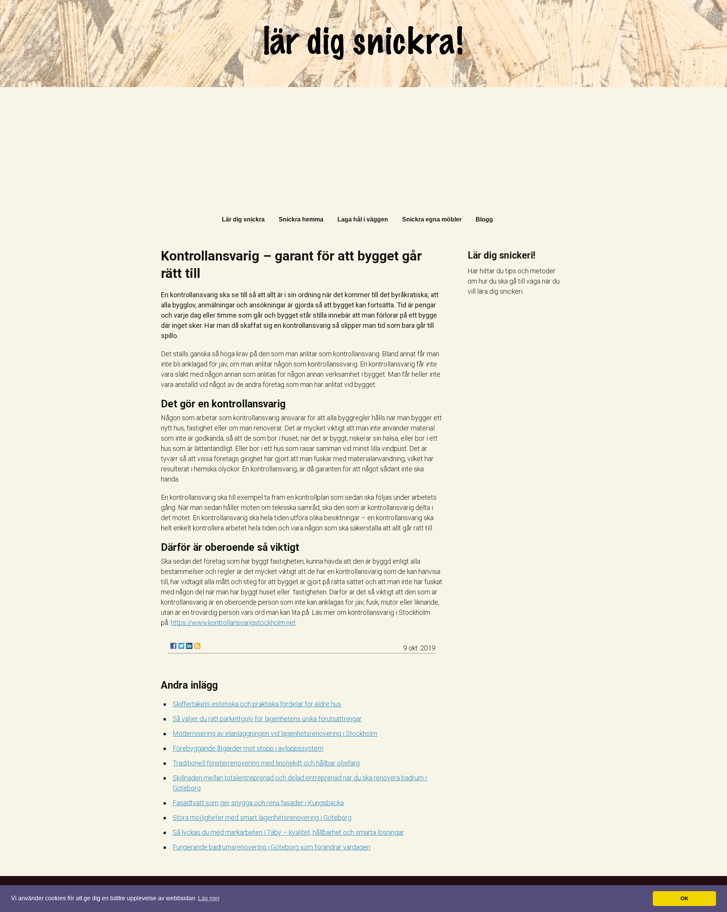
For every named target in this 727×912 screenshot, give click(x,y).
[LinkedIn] (189, 646)
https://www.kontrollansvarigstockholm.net (233, 623)
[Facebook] (173, 646)
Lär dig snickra (243, 219)
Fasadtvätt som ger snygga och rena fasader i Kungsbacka (258, 803)
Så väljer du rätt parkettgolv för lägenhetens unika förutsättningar (267, 719)
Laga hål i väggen (362, 219)
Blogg (484, 219)
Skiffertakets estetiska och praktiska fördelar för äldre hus (257, 704)
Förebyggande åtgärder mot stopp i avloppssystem (248, 748)
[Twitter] (181, 646)
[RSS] (197, 646)
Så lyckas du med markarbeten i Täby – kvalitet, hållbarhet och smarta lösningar (288, 832)
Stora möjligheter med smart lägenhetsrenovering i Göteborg (262, 818)
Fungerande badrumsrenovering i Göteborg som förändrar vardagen (271, 847)
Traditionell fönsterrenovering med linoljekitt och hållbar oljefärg (266, 763)
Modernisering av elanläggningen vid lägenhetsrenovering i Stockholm (275, 733)
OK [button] (684, 898)
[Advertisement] (363, 144)
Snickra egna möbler (432, 219)
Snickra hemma (301, 219)
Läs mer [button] (209, 898)
